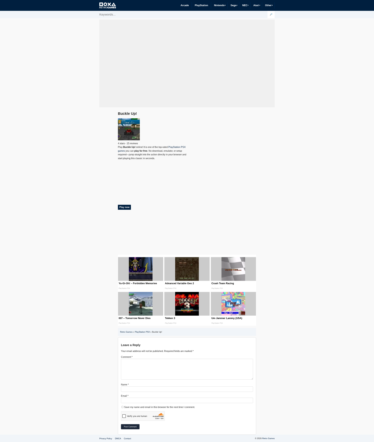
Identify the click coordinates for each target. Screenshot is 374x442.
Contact (127, 438)
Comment (127, 357)
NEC (244, 5)
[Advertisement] (187, 63)
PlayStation (201, 5)
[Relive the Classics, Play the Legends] (107, 5)
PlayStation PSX (142, 332)
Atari (256, 5)
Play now (124, 207)
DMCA (118, 438)
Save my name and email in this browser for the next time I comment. (159, 407)
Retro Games (126, 332)
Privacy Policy (105, 438)
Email (124, 396)
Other (268, 5)
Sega (233, 5)
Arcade (185, 5)
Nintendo (219, 5)
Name (125, 384)
